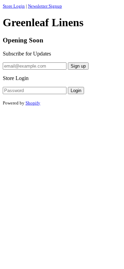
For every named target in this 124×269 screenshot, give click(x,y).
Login (76, 90)
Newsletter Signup (45, 6)
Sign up (78, 66)
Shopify (32, 103)
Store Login (14, 6)
